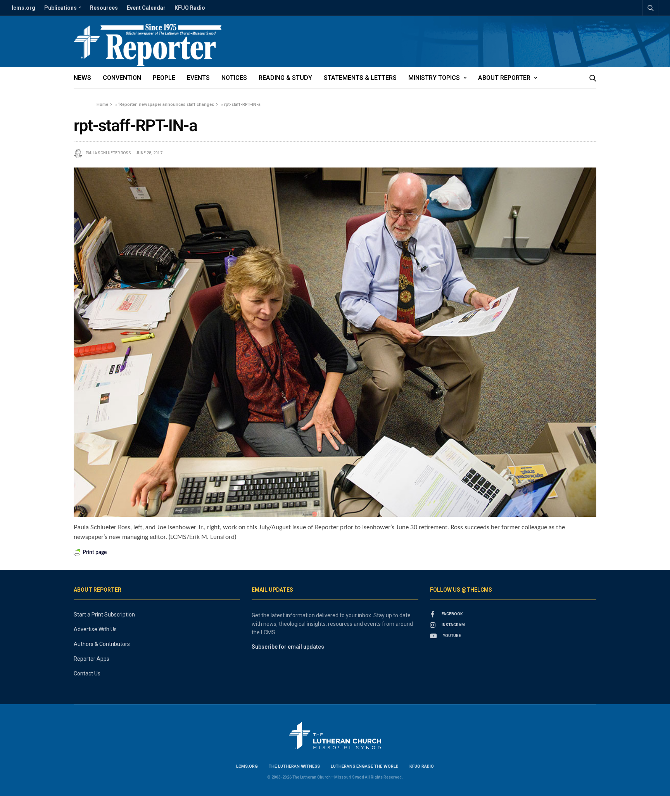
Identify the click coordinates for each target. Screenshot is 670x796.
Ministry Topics (434, 77)
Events (198, 77)
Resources (104, 8)
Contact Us (87, 673)
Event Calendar (146, 8)
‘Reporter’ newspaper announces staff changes (166, 104)
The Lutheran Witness (294, 766)
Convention (122, 77)
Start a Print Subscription (104, 614)
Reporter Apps (91, 659)
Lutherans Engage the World (365, 766)
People (164, 77)
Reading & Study (285, 77)
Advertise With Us (95, 629)
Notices (234, 77)
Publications (60, 8)
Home (102, 104)
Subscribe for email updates (288, 647)
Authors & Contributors (102, 644)
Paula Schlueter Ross (108, 153)
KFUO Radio (189, 8)
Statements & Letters (360, 77)
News (82, 77)
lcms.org (23, 8)
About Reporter (504, 77)
